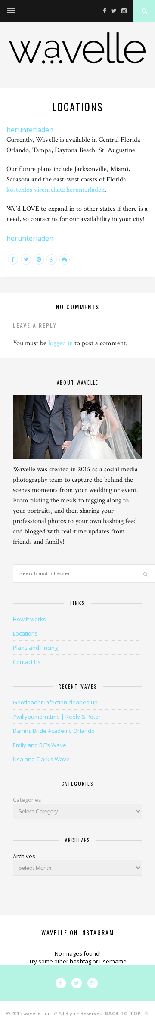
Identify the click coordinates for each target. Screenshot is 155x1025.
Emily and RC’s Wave (39, 745)
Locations (25, 633)
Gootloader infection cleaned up (55, 702)
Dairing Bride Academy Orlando (54, 731)
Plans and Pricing (35, 647)
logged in (60, 343)
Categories (27, 800)
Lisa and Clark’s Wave (41, 759)
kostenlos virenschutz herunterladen (55, 189)
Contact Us (27, 662)
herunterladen (29, 129)
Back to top (124, 1013)
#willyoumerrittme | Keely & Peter (57, 716)
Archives (24, 856)
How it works (29, 619)
